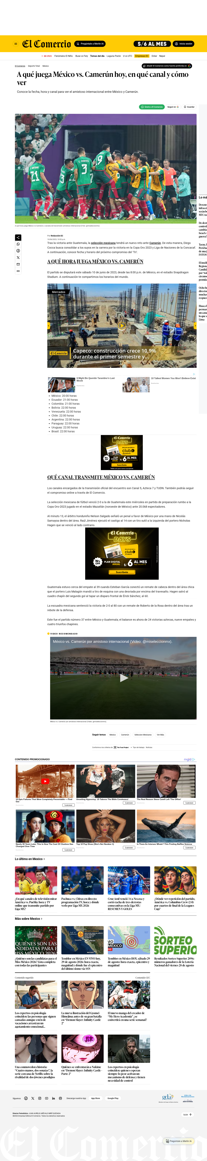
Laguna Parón (114, 56)
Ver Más (160, 735)
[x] (32, 1098)
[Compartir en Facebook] (18, 250)
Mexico (113, 735)
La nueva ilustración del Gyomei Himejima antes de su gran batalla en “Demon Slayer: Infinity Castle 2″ (81, 1018)
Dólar (154, 56)
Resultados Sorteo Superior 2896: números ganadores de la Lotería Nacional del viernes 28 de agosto (174, 962)
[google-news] (60, 1098)
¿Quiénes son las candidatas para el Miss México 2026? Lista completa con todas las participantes (36, 962)
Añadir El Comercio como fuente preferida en (167, 66)
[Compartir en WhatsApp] (18, 244)
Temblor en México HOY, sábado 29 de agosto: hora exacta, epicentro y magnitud (129, 962)
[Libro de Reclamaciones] (187, 1098)
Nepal (162, 56)
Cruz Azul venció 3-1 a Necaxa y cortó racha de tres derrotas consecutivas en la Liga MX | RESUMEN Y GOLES (126, 903)
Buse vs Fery (81, 56)
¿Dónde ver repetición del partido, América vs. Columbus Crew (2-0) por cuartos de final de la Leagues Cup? (174, 903)
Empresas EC (141, 56)
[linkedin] (53, 1098)
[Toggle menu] (16, 44)
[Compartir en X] (18, 257)
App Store (95, 1098)
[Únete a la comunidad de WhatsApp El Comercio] (152, 106)
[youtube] (46, 1098)
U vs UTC (127, 56)
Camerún (125, 735)
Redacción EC (57, 236)
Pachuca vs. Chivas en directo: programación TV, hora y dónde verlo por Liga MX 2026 (80, 902)
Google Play (113, 1098)
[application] (123, 678)
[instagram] (39, 1098)
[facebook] (26, 1098)
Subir (185, 1115)
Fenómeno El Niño (63, 56)
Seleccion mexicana (143, 735)
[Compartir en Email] (18, 264)
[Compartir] (18, 237)
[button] (123, 678)
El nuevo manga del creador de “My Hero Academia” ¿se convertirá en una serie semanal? (127, 1016)
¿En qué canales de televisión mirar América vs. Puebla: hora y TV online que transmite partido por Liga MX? (36, 903)
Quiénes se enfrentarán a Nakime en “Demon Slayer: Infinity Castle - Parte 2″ (81, 1070)
